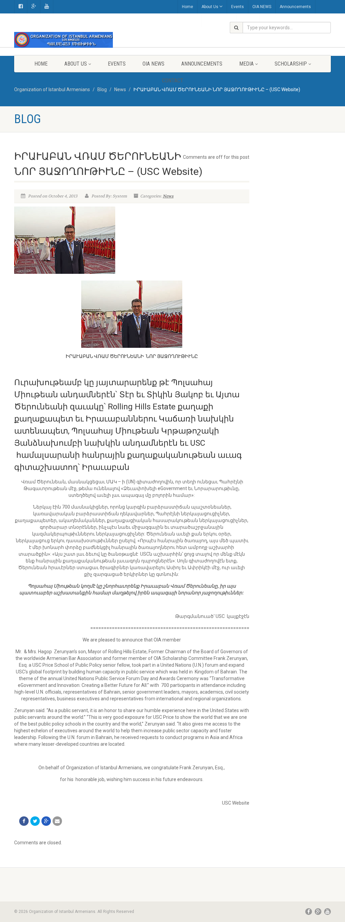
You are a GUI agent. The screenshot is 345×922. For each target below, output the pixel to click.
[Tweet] (35, 821)
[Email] (57, 821)
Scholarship (291, 64)
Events (237, 6)
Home (187, 6)
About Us (209, 6)
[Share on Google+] (46, 821)
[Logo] (63, 40)
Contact (172, 80)
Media (246, 64)
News (168, 196)
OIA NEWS (261, 6)
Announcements (295, 6)
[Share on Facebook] (24, 821)
